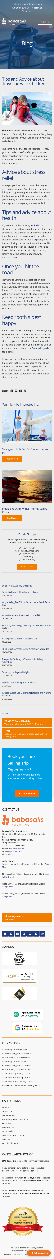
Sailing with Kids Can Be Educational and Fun (25, 450)
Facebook (5, 934)
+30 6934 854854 (20, 7)
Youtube (30, 934)
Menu (46, 22)
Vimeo (36, 934)
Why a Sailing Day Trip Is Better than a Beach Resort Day (26, 604)
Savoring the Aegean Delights (16, 672)
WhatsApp (36, 7)
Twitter (11, 934)
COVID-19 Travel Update (13, 1135)
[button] (27, 1014)
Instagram (17, 934)
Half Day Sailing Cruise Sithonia (16, 1065)
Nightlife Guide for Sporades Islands (19, 682)
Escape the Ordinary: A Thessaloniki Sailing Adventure (22, 660)
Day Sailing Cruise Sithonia (14, 1061)
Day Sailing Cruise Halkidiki (14, 1049)
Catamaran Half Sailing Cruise (16, 1077)
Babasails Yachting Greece (31, 1248)
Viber (10, 854)
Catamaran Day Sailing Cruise (16, 1073)
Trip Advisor (42, 934)
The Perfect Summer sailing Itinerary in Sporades (25, 648)
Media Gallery (8, 1115)
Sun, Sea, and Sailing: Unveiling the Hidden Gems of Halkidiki (26, 627)
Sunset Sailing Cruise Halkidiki (16, 1057)
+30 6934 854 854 (17, 848)
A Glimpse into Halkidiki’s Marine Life (19, 638)
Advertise (6, 1123)
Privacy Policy (8, 1131)
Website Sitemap (10, 1143)
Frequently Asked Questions (15, 1119)
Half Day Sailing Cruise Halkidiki (17, 1053)
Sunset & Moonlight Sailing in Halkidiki (20, 591)
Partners (6, 1139)
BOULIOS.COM (20, 1254)
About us (6, 1107)
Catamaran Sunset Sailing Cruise (17, 1081)
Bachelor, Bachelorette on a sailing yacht (21, 1085)
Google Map (8, 876)
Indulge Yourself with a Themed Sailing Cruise (24, 510)
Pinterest (24, 934)
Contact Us (27, 566)
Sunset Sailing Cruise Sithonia (16, 1069)
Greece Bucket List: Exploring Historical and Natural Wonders (26, 694)
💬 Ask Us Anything (39, 1253)
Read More (12, 458)
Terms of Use (8, 1127)
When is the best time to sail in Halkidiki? (21, 615)
